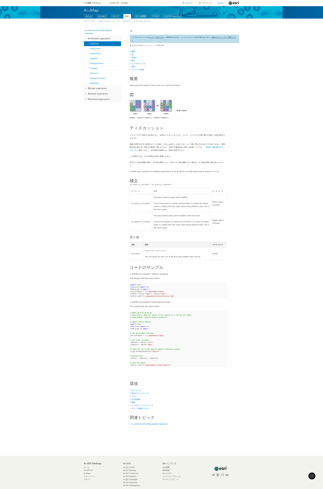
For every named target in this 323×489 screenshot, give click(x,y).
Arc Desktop (92, 2)
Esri (233, 3)
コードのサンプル (138, 63)
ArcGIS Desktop (129, 470)
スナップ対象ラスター (140, 408)
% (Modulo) (93, 83)
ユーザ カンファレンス (172, 476)
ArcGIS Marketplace (131, 485)
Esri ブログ (167, 473)
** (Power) (93, 68)
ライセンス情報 (137, 69)
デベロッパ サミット (171, 479)
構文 (133, 60)
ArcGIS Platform (130, 476)
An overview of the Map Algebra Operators (98, 31)
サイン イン (207, 3)
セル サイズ (136, 390)
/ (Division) (93, 73)
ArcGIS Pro (114, 3)
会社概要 (166, 467)
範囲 (133, 402)
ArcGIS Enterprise (130, 473)
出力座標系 (135, 399)
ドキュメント (89, 476)
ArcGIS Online (129, 467)
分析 (85, 21)
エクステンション (172, 16)
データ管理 (140, 16)
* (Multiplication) (96, 63)
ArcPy (92, 21)
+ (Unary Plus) (95, 48)
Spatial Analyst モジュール (108, 21)
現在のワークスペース (140, 393)
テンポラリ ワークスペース (142, 405)
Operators (126, 21)
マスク (134, 396)
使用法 (134, 57)
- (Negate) (93, 58)
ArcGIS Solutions (130, 482)
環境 (133, 66)
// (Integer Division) (97, 78)
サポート (87, 479)
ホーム (88, 16)
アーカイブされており (156, 37)
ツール (155, 16)
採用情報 (166, 470)
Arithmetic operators (142, 21)
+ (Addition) (94, 43)
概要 (133, 51)
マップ (115, 16)
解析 (127, 16)
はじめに (102, 16)
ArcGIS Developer (130, 479)
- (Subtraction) (95, 53)
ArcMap (124, 3)
